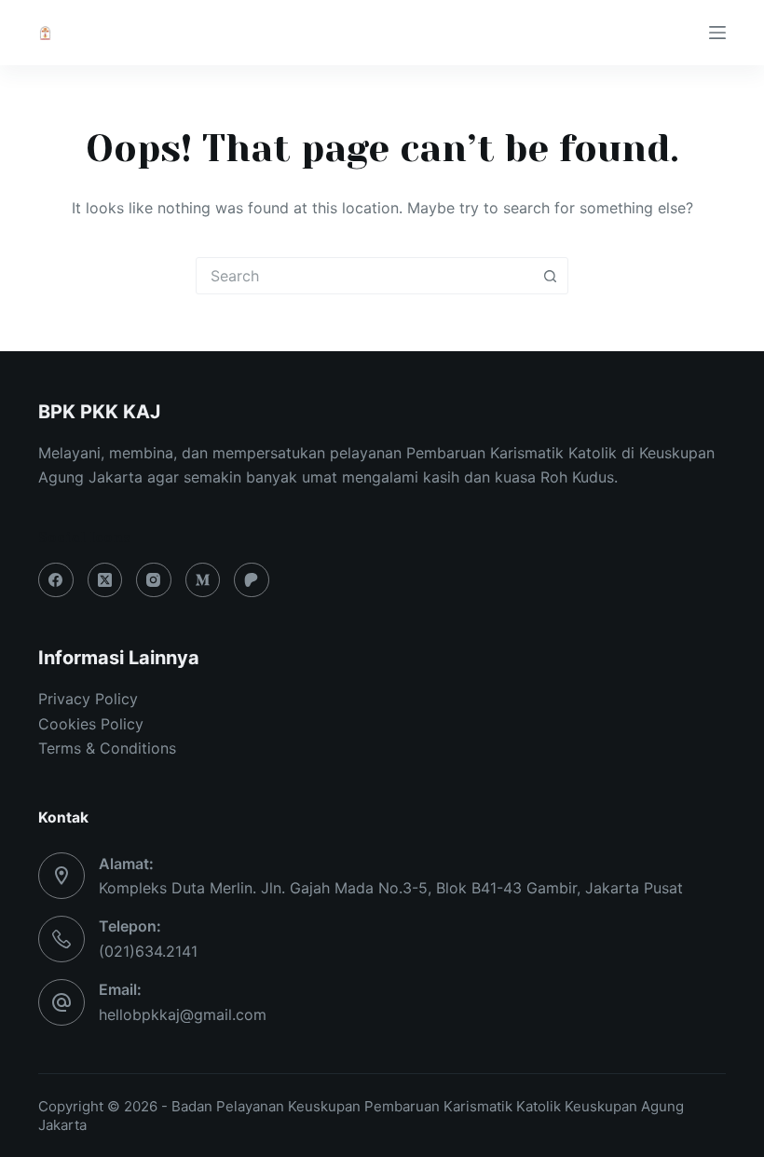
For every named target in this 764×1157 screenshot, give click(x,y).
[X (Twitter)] (105, 580)
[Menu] (717, 32)
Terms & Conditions (107, 748)
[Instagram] (153, 580)
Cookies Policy (90, 724)
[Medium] (203, 580)
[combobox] (364, 275)
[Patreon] (251, 580)
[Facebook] (56, 580)
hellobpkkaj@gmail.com (182, 1014)
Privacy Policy (88, 698)
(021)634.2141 (148, 951)
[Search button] (549, 275)
